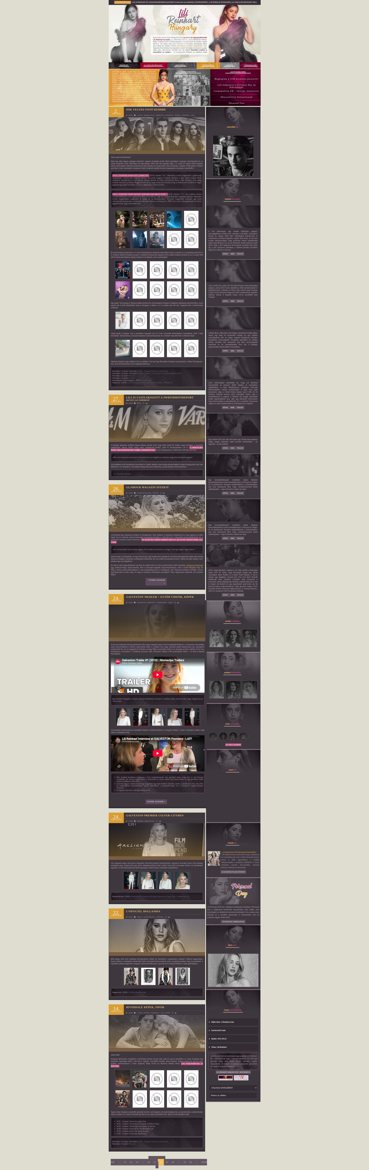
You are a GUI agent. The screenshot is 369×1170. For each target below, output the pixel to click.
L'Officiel (160, 917)
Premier (140, 821)
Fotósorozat (146, 380)
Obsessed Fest (236, 103)
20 (131, 1162)
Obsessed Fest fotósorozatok (237, 97)
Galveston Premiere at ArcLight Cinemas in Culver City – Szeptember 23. (161, 896)
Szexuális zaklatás (124, 474)
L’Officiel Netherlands (137, 992)
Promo (177, 115)
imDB (233, 254)
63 (167, 1162)
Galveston (141, 602)
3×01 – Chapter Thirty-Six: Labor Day (153, 371)
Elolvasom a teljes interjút (233, 872)
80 (191, 1162)
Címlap (139, 917)
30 (137, 1162)
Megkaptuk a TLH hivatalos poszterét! (236, 79)
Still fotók (165, 1013)
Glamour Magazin (144, 493)
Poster (147, 1013)
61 (155, 1162)
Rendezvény (162, 602)
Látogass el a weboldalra (233, 921)
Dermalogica (149, 115)
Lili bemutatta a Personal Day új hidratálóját (237, 86)
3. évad (139, 115)
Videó (170, 602)
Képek (225, 254)
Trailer (240, 254)
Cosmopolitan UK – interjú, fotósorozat (236, 91)
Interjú (156, 493)
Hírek (139, 403)
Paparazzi (169, 115)
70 (185, 1162)
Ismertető (160, 115)
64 (173, 1162)
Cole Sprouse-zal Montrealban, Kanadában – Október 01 (150, 382)
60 (149, 1162)
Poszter (132, 375)
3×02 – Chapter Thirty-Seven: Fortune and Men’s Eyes (160, 373)
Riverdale (185, 115)
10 (125, 1162)
